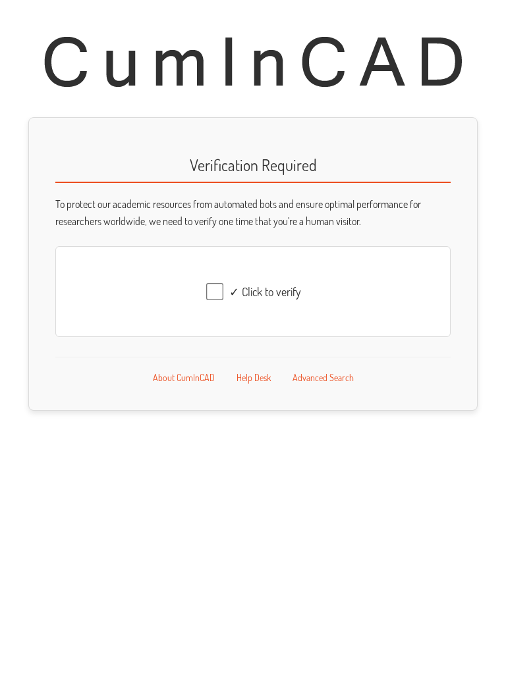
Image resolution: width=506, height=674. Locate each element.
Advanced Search (323, 377)
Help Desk (254, 377)
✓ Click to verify (265, 291)
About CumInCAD (184, 377)
